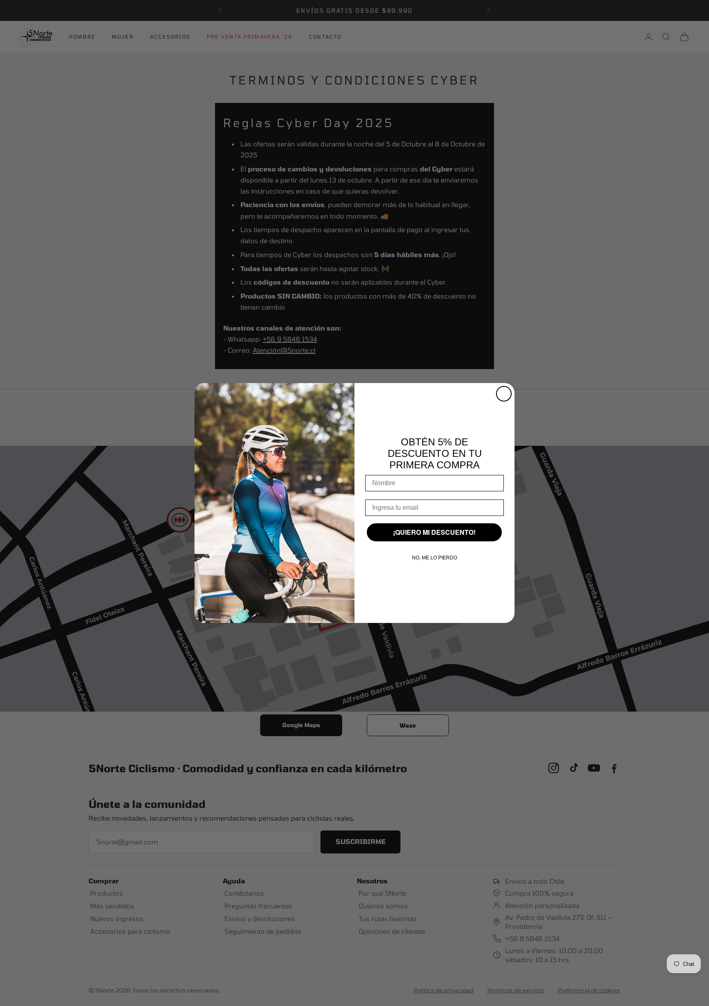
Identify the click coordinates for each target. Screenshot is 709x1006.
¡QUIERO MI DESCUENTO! (434, 532)
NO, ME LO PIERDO (434, 558)
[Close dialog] (503, 393)
